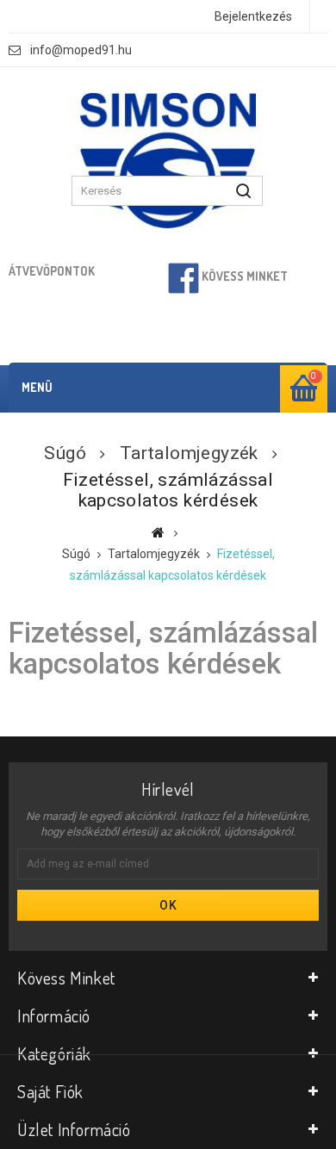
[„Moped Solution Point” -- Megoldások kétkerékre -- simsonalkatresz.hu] (168, 160)
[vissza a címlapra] (158, 532)
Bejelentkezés (253, 16)
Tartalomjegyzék (189, 453)
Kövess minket (243, 276)
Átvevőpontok (52, 271)
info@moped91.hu (81, 50)
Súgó (65, 453)
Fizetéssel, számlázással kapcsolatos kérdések (163, 648)
